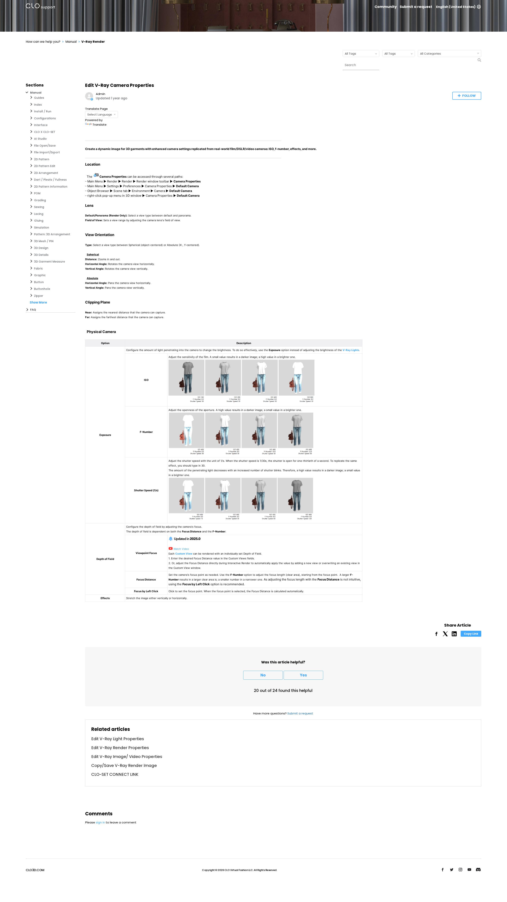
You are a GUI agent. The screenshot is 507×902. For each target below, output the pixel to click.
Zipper (38, 296)
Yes (303, 675)
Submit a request (416, 7)
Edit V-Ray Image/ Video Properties (126, 756)
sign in (100, 822)
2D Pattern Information (50, 187)
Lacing (38, 214)
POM (37, 193)
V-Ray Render (93, 41)
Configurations (45, 118)
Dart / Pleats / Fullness (50, 180)
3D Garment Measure (49, 262)
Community (386, 7)
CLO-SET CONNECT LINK (114, 774)
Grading (40, 200)
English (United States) (456, 7)
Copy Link (471, 634)
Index (38, 105)
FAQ (33, 310)
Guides (39, 98)
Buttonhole (42, 289)
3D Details (41, 255)
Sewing (39, 207)
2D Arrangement (46, 173)
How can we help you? (43, 41)
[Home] (40, 7)
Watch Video (181, 548)
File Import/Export (47, 152)
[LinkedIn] (454, 635)
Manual (71, 41)
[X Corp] (445, 635)
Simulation (41, 228)
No (263, 675)
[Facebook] (436, 635)
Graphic (40, 275)
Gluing (38, 221)
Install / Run (42, 111)
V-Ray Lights (351, 350)
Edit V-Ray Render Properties (120, 747)
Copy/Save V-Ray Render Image (124, 765)
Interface (41, 125)
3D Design (41, 248)
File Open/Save (45, 146)
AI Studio (40, 139)
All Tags (350, 53)
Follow (469, 95)
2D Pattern (41, 159)
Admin (100, 94)
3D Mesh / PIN (43, 241)
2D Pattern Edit (44, 166)
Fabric (38, 268)
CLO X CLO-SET (44, 132)
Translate (99, 124)
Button (39, 282)
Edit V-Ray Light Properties (117, 739)
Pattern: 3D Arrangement (52, 234)
